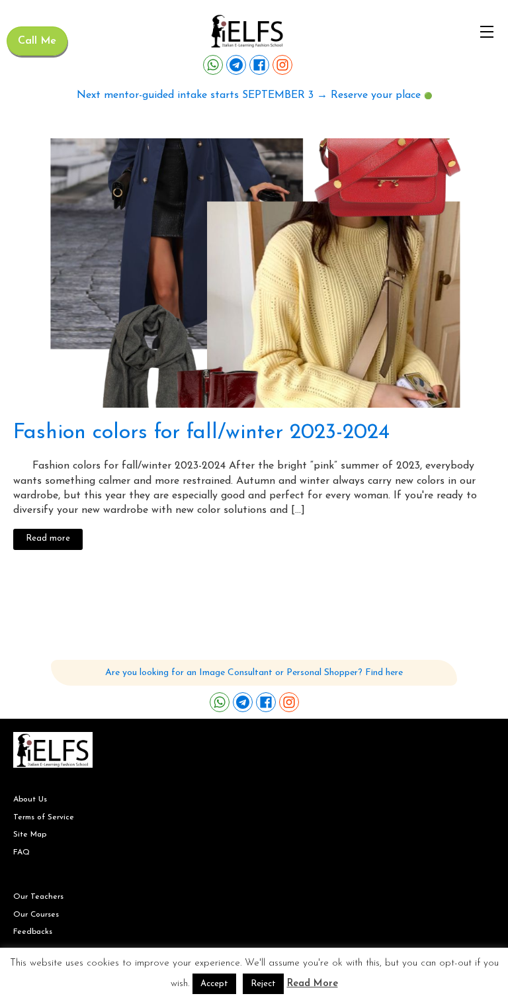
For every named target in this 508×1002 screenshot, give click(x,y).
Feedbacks (32, 932)
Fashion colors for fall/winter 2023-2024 (201, 432)
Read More (312, 984)
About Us (30, 799)
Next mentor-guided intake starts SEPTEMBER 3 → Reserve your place (249, 95)
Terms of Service (43, 817)
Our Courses (36, 915)
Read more (48, 538)
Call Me (37, 41)
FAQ (21, 852)
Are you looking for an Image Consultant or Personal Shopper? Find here (254, 673)
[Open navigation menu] (487, 32)
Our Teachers (38, 897)
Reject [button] (263, 983)
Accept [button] (214, 983)
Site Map (29, 835)
